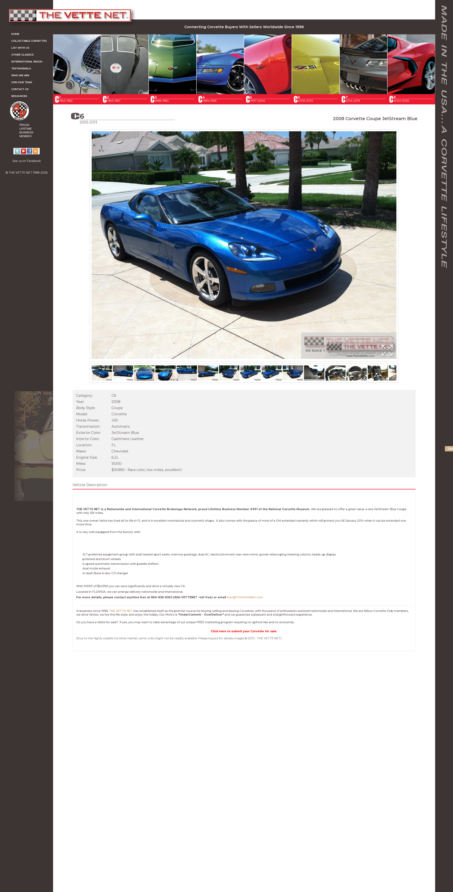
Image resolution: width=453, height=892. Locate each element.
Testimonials (21, 68)
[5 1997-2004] (268, 93)
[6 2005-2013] (316, 93)
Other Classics (22, 54)
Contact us (19, 89)
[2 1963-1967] (125, 93)
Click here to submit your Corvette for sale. (244, 631)
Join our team (21, 82)
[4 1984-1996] (220, 93)
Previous (84, 376)
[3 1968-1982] (172, 93)
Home (15, 34)
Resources (19, 96)
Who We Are (20, 75)
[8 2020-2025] (411, 93)
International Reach (26, 61)
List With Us (20, 47)
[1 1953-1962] (77, 93)
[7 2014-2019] (363, 93)
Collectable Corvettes (29, 40)
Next (403, 376)
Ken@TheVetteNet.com (245, 597)
